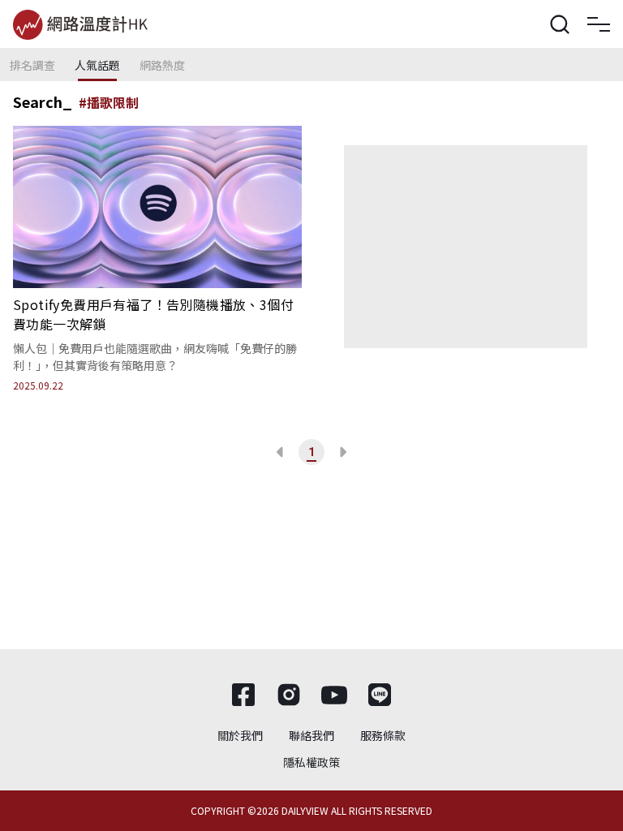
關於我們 (240, 735)
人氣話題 (97, 65)
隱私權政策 (311, 762)
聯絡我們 (311, 735)
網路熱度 (162, 65)
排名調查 (32, 65)
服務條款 (383, 735)
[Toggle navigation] (598, 24)
